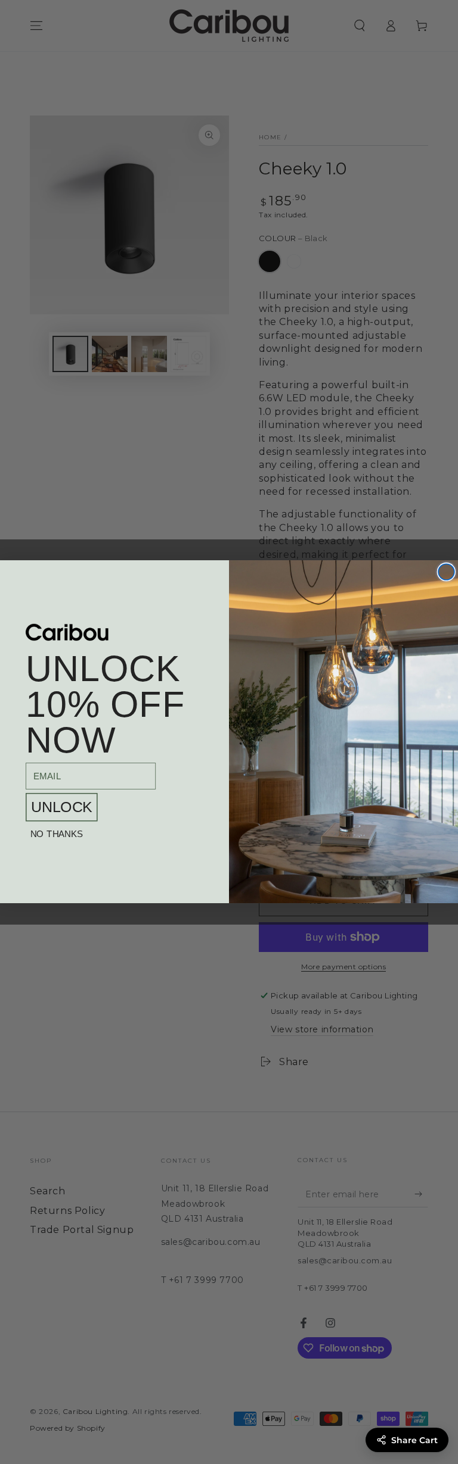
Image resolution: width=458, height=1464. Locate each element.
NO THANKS (56, 834)
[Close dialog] (446, 572)
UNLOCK (61, 807)
